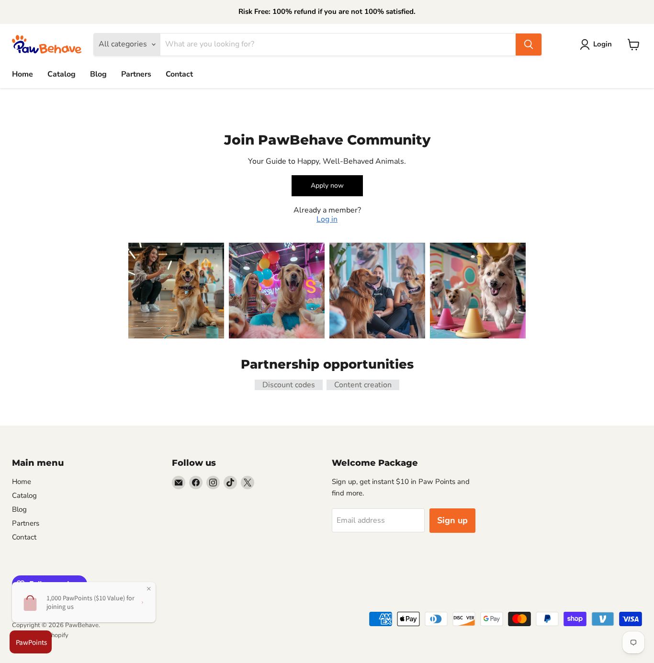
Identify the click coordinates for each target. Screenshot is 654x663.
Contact (179, 74)
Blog (98, 74)
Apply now (327, 185)
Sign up (452, 520)
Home (22, 74)
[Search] (528, 45)
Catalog (61, 74)
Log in (327, 219)
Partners (136, 74)
